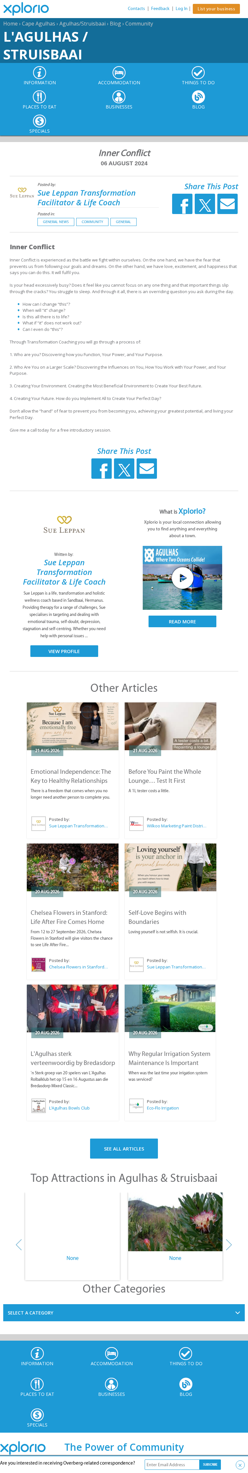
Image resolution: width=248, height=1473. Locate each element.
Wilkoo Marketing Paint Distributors (176, 826)
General (123, 222)
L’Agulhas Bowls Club (69, 1108)
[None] (72, 1221)
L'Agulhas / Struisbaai (45, 45)
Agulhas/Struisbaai (82, 23)
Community (139, 23)
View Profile (64, 651)
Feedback (160, 8)
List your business (216, 9)
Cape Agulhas (38, 23)
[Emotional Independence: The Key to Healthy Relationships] (73, 726)
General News (56, 222)
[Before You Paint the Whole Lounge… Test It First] (171, 726)
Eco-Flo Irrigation (163, 1108)
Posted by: (47, 184)
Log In (182, 8)
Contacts (136, 8)
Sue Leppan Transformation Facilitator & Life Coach (86, 197)
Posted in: (46, 213)
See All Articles (124, 1148)
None (73, 1258)
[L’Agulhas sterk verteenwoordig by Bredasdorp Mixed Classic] (73, 1008)
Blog (115, 23)
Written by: (64, 554)
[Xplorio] (31, 9)
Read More (182, 621)
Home (10, 23)
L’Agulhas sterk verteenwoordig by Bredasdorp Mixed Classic (73, 1063)
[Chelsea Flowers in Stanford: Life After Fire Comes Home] (73, 867)
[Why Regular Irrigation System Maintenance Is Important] (170, 1008)
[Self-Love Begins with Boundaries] (171, 867)
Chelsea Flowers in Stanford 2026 (78, 967)
